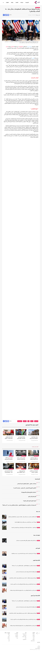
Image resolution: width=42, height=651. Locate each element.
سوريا (9, 636)
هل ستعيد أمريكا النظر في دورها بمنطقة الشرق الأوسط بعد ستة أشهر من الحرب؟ (23, 584)
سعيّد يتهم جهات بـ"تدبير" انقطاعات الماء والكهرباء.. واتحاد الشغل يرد (21, 472)
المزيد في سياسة (35, 446)
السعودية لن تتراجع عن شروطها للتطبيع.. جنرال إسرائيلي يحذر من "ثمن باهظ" (19, 505)
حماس (7, 46)
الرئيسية (27, 2)
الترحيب (33, 58)
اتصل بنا (39, 647)
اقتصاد (17, 2)
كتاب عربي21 (24, 633)
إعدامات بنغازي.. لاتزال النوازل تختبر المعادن (26, 483)
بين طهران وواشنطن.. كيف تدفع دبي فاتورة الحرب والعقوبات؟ (34, 458)
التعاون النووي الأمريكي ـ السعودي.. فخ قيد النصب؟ (24, 487)
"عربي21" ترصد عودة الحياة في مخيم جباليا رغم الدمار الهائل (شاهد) (26, 522)
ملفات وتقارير (37, 7)
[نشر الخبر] (4, 15)
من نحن (39, 645)
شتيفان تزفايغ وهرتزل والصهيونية (28, 492)
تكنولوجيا (16, 636)
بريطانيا (9, 637)
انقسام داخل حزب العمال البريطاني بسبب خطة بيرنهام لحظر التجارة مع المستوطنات (23, 590)
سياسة (22, 2)
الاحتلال (12, 46)
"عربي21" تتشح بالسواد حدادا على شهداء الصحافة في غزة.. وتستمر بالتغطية (24, 553)
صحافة (38, 565)
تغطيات (7, 2)
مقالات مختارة (24, 636)
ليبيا (9, 635)
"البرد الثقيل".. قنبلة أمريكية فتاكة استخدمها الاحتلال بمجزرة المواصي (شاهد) (24, 527)
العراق (9, 633)
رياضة (12, 2)
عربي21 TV (16, 633)
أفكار (25, 637)
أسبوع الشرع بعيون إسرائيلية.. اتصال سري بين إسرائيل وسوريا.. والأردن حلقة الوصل (23, 613)
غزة (17, 48)
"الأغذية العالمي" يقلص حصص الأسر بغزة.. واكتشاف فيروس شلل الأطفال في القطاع (22, 516)
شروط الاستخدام (37, 648)
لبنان (9, 640)
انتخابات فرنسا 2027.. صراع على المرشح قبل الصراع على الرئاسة (9, 458)
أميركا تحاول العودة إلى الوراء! (29, 500)
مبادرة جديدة (29, 46)
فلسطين (36, 421)
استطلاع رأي (24, 639)
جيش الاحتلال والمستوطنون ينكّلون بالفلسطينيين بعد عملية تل (26, 540)
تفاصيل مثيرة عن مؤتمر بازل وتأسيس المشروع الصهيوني (21, 458)
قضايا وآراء (24, 635)
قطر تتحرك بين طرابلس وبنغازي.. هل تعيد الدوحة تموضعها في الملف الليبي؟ (34, 472)
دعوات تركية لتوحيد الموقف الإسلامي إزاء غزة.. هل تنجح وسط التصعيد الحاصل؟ (34, 438)
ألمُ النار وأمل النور (32, 496)
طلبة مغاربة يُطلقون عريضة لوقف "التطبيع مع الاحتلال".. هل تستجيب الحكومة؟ (9, 438)
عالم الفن (16, 635)
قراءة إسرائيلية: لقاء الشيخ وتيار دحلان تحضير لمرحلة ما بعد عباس (26, 571)
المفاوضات (21, 46)
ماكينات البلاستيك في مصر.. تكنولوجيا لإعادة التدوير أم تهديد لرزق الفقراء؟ (9, 472)
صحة (17, 637)
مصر (9, 639)
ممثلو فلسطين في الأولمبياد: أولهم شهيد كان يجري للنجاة (21, 438)
